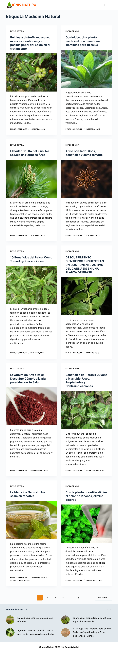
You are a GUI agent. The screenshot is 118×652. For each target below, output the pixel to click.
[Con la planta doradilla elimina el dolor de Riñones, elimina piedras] (86, 524)
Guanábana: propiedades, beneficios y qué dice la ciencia (92, 620)
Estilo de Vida (17, 31)
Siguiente (102, 597)
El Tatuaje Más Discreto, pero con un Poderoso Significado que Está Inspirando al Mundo (92, 632)
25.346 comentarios (19, 580)
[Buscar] (105, 5)
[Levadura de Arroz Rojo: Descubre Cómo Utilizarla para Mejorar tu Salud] (31, 406)
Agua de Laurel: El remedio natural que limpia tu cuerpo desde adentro (35, 632)
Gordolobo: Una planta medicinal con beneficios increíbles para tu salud (82, 41)
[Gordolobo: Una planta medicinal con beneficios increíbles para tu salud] (86, 69)
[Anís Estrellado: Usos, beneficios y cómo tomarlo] (86, 179)
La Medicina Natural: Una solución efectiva (35, 620)
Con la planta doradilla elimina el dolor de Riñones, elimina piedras (86, 496)
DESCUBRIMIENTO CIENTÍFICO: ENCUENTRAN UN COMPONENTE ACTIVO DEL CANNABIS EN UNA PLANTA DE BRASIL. (84, 265)
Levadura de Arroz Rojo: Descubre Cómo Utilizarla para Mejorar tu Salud (28, 378)
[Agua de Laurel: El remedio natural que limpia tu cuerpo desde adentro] (10, 632)
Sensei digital (72, 647)
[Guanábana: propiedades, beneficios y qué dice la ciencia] (65, 619)
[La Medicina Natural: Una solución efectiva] (31, 520)
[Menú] (111, 5)
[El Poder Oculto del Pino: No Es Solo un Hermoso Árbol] (31, 179)
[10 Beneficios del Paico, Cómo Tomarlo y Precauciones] (31, 285)
